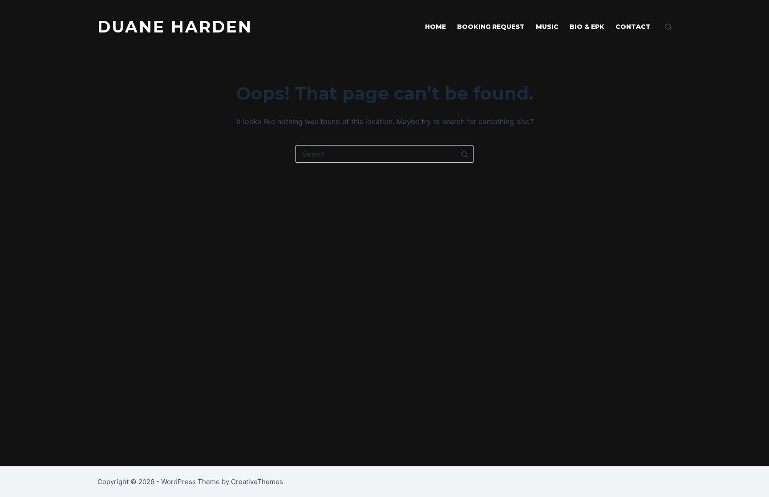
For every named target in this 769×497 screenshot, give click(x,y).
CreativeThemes (257, 481)
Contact (633, 27)
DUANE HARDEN (174, 26)
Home (435, 27)
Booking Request (491, 27)
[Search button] (465, 154)
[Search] (668, 27)
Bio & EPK (587, 27)
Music (547, 27)
